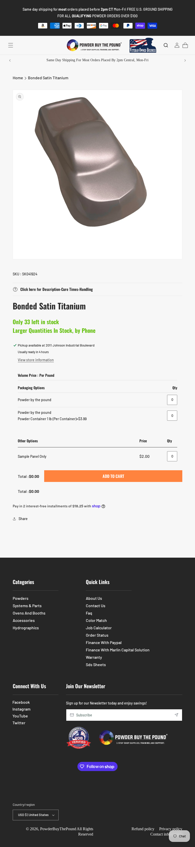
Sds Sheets (96, 664)
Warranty (94, 657)
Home (18, 77)
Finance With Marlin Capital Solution (118, 649)
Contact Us (95, 605)
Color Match (96, 620)
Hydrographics (26, 627)
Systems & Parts (27, 605)
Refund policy (143, 829)
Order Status (97, 635)
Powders (20, 598)
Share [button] (23, 518)
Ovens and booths (29, 612)
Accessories (24, 620)
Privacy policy (170, 829)
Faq (89, 612)
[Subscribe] (176, 715)
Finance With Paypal (104, 642)
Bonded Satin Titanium (48, 77)
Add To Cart (113, 476)
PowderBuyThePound (58, 829)
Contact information (166, 834)
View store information (36, 360)
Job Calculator (99, 627)
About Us (94, 598)
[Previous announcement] (9, 60)
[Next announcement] (185, 60)
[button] (10, 45)
